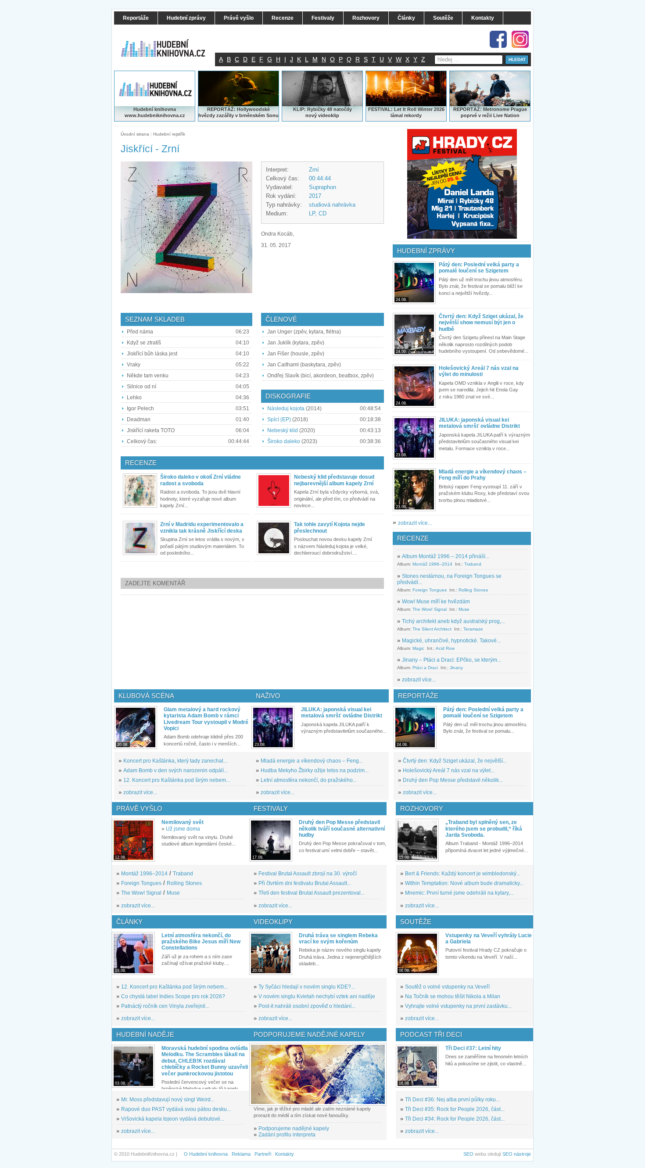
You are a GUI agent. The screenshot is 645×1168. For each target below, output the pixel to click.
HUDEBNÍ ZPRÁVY (426, 250)
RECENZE (413, 538)
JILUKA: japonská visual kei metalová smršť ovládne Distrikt (479, 423)
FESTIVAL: (380, 109)
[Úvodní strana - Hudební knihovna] (169, 42)
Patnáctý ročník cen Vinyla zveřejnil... (165, 1006)
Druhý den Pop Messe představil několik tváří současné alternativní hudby (342, 828)
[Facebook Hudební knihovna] (498, 39)
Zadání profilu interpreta (286, 1135)
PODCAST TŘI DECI (431, 1034)
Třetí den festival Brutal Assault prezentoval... (311, 893)
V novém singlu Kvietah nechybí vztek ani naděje (316, 996)
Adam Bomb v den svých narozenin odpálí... (175, 770)
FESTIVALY (271, 808)
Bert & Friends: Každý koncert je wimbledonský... (462, 874)
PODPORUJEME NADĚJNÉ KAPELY (309, 1034)
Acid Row (445, 648)
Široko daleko (283, 441)
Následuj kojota (286, 408)
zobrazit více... (415, 523)
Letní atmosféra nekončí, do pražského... (309, 780)
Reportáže (418, 695)
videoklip (328, 115)
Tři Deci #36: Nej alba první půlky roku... (452, 1099)
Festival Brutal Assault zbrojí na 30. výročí (307, 874)
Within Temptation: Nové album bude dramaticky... (464, 883)
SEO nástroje (516, 1154)
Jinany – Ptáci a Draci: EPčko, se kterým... (451, 660)
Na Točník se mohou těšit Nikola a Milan (452, 996)
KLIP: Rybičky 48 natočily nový (322, 112)
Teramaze (473, 629)
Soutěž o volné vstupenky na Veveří (447, 987)
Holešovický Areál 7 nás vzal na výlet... (448, 770)
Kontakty (284, 1154)
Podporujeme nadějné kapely (293, 1128)
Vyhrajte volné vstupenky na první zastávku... (458, 1006)
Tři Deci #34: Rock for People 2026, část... (455, 1119)
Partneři (262, 1154)
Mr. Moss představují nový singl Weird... (168, 1099)
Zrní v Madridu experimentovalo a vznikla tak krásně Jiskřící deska (202, 527)
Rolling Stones (473, 590)
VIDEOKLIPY (273, 921)
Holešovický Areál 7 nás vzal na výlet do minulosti (479, 371)
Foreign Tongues (429, 590)
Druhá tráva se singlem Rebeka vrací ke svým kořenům (338, 938)
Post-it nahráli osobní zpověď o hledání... (306, 1006)
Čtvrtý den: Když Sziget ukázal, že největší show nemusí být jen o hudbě (481, 322)
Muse (464, 609)
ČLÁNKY (129, 921)
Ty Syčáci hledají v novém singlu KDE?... (306, 987)
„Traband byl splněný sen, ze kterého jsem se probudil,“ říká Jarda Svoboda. (483, 828)
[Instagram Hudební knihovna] (520, 39)
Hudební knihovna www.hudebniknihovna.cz (155, 112)
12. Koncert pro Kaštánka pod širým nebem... (176, 780)
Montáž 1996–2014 (432, 564)
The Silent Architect (432, 629)
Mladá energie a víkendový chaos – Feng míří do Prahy (483, 475)
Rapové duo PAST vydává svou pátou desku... (176, 1109)
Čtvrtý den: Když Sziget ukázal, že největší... (455, 761)
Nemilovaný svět (182, 822)
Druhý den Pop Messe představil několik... (453, 780)
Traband (472, 564)
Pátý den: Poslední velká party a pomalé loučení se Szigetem (479, 268)
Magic (418, 648)
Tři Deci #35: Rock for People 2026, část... (455, 1109)
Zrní (314, 169)
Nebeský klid (282, 430)
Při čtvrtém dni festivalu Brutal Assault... (304, 883)
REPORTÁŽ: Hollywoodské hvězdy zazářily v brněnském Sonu (238, 112)
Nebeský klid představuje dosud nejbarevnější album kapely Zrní (334, 480)
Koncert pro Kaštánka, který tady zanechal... (175, 761)
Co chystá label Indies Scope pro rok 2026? (173, 996)
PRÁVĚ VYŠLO (139, 808)
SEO (468, 1154)
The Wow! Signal (429, 609)
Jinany (456, 667)
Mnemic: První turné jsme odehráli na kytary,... (459, 893)
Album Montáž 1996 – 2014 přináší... (445, 556)
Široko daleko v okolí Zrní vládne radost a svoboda (200, 480)
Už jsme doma (183, 829)
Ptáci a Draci (425, 667)
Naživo (268, 695)
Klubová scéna (146, 695)
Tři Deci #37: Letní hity (473, 1048)
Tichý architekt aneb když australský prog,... (453, 621)
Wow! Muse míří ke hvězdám (436, 601)
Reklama (241, 1154)
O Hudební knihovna (206, 1154)
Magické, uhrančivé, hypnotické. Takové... (451, 641)
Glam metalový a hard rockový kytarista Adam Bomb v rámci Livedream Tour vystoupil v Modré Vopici (206, 718)
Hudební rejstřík (169, 134)
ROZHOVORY (421, 808)
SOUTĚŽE (415, 921)
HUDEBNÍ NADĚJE (145, 1034)
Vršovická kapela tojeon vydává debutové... (172, 1119)
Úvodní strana (135, 134)
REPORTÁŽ (466, 109)
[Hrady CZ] (462, 184)
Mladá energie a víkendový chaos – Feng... (312, 761)
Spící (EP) (279, 419)
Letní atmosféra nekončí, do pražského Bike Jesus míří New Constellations (200, 941)
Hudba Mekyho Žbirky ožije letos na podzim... (315, 770)
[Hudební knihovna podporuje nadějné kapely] (318, 1074)
